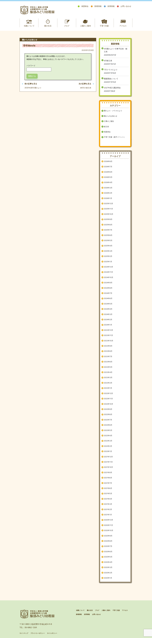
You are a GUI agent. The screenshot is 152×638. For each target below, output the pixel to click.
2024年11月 (108, 272)
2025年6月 (108, 235)
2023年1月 (108, 388)
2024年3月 (108, 314)
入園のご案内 (85, 26)
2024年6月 (108, 298)
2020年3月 (108, 567)
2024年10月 (108, 277)
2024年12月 (108, 267)
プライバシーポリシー (38, 633)
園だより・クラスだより (113, 111)
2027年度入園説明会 (112, 88)
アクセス (123, 26)
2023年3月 (108, 377)
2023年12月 (108, 330)
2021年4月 (108, 499)
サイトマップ (24, 633)
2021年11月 (108, 462)
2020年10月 (108, 530)
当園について (29, 26)
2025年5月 (108, 240)
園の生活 (47, 26)
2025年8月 (108, 225)
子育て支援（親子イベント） (115, 137)
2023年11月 (108, 335)
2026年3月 (108, 188)
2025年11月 (108, 209)
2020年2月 (108, 573)
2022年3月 (108, 441)
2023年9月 (108, 346)
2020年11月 (108, 525)
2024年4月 (108, 309)
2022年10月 (108, 404)
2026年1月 (108, 198)
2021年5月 (108, 493)
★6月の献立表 (85, 88)
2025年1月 (108, 262)
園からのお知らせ (110, 116)
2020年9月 (108, 536)
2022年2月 (108, 446)
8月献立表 (108, 60)
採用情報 (111, 6)
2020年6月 (108, 551)
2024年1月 (108, 325)
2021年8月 (108, 478)
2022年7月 (108, 420)
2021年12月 (108, 457)
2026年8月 (108, 161)
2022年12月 (108, 393)
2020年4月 (108, 562)
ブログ (66, 26)
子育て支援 (104, 26)
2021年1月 (108, 515)
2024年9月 (108, 283)
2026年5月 (108, 177)
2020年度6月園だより (33, 88)
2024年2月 (108, 319)
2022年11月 (108, 399)
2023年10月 (108, 341)
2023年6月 (108, 362)
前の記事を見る (31, 84)
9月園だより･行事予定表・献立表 (115, 50)
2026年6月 (108, 172)
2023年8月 (108, 351)
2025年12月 (108, 203)
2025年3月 (108, 251)
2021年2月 (108, 509)
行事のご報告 (109, 121)
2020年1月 (108, 578)
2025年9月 (108, 219)
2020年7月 (108, 546)
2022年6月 (108, 425)
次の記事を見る (85, 84)
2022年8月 (108, 414)
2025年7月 (108, 230)
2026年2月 (108, 193)
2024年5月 (108, 304)
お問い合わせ (126, 6)
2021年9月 (108, 472)
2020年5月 (108, 557)
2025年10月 (108, 214)
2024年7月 (108, 293)
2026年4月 (108, 182)
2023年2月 (108, 383)
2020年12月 (108, 520)
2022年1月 (108, 451)
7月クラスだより (110, 70)
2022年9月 (108, 409)
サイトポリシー (52, 633)
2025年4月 (108, 246)
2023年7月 (108, 356)
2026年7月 (108, 167)
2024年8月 (108, 288)
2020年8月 (108, 541)
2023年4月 (108, 372)
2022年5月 (108, 430)
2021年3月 (108, 504)
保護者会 (84, 6)
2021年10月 (108, 467)
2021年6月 (108, 488)
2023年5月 (108, 367)
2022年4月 (108, 435)
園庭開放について (111, 79)
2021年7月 (108, 483)
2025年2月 (108, 256)
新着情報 (98, 6)
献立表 (106, 127)
